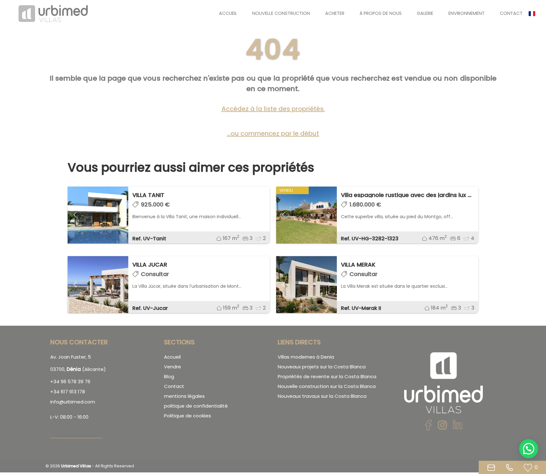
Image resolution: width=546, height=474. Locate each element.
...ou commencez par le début (273, 133)
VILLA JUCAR (149, 264)
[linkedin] (457, 427)
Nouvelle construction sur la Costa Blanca (327, 386)
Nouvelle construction (281, 13)
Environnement (466, 13)
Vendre (172, 366)
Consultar (155, 274)
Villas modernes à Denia (306, 357)
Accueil (228, 13)
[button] (534, 14)
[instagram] (442, 427)
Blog (169, 376)
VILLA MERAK (358, 264)
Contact (511, 13)
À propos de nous (381, 13)
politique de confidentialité (196, 406)
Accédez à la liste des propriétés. (273, 108)
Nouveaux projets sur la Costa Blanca (322, 366)
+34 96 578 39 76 (70, 381)
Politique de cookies (187, 415)
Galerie (425, 13)
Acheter (334, 13)
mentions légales (184, 396)
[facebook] (428, 427)
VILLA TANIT (148, 195)
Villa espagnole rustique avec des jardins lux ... (406, 195)
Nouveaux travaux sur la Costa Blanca (322, 396)
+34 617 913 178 (67, 391)
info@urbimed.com (72, 401)
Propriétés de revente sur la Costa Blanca (327, 376)
